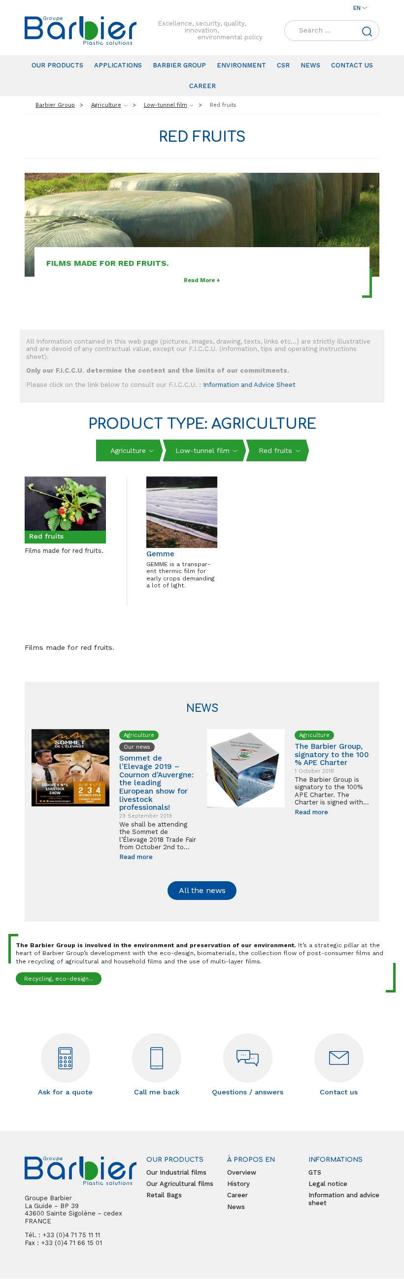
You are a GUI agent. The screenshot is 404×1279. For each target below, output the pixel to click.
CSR (283, 65)
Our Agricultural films (179, 1183)
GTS (314, 1172)
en (357, 7)
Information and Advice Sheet (249, 384)
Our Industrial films (176, 1172)
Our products (57, 65)
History (238, 1183)
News (310, 65)
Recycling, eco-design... (58, 978)
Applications (118, 65)
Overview (241, 1172)
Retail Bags (164, 1195)
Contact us (352, 65)
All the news (202, 890)
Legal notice (327, 1183)
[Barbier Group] (80, 30)
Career (202, 86)
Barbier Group (179, 65)
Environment (241, 65)
